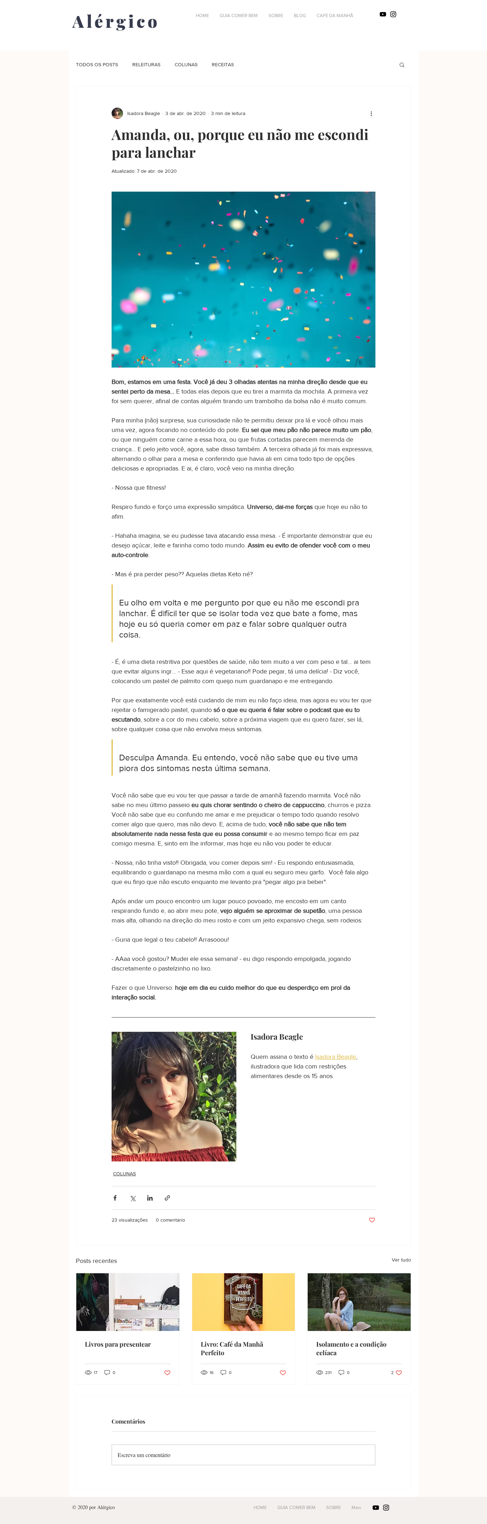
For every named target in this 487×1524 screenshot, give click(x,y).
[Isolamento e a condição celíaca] (359, 1302)
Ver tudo (401, 1260)
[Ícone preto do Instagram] (393, 14)
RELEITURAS (146, 64)
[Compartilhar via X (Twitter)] (132, 1198)
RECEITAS (223, 64)
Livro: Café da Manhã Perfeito (232, 1348)
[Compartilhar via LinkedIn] (150, 1198)
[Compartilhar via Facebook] (115, 1198)
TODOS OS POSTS (97, 64)
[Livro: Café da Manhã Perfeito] (243, 1302)
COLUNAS (186, 64)
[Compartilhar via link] (167, 1198)
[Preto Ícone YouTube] (383, 14)
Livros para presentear (118, 1344)
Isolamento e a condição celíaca (351, 1348)
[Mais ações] (371, 113)
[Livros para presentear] (127, 1302)
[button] (402, 64)
